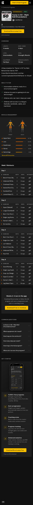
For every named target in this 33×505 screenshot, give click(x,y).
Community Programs (9, 7)
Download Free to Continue (16, 308)
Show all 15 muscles (8, 155)
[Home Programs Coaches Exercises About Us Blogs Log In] (30, 2)
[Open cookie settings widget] (3, 502)
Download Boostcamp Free (13, 31)
